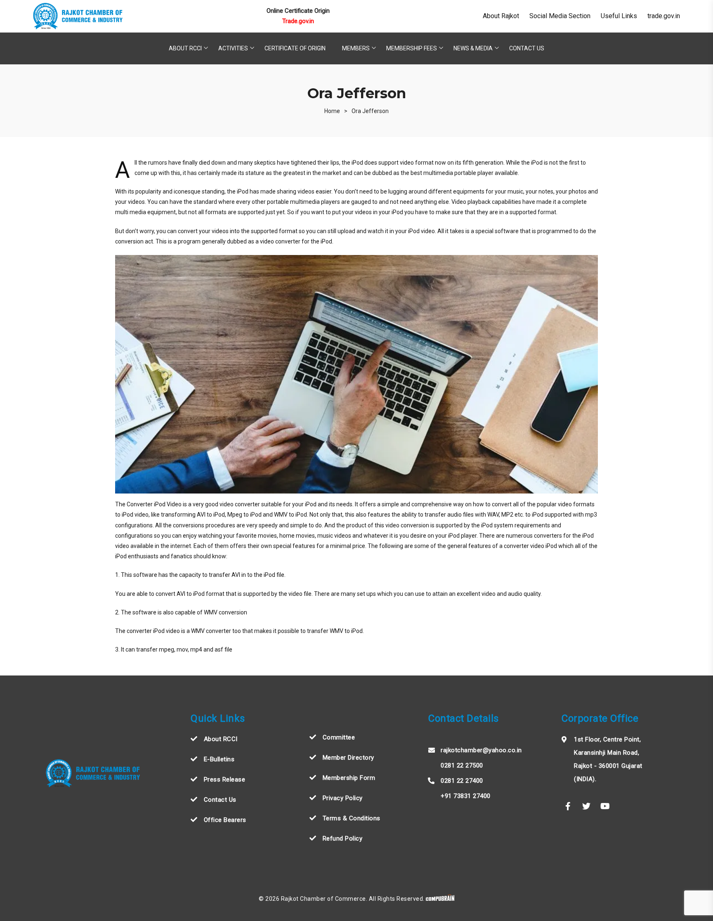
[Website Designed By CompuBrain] (440, 898)
